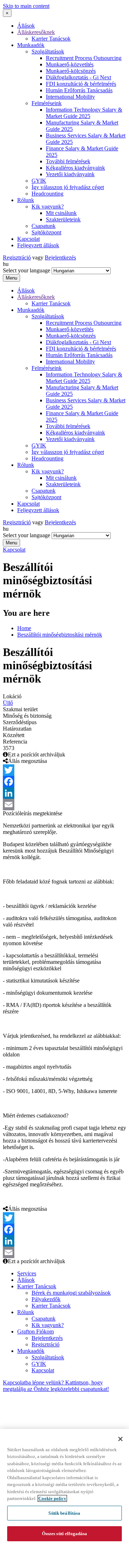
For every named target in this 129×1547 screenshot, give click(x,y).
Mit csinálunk (61, 213)
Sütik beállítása (64, 1513)
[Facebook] (64, 781)
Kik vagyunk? (48, 206)
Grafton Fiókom (35, 1331)
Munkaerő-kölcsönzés (71, 71)
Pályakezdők (46, 1299)
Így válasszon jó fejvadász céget (68, 187)
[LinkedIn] (64, 793)
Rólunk (25, 200)
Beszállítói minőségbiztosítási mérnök (59, 635)
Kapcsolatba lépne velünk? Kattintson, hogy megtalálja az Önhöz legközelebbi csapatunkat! (56, 1385)
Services (26, 1273)
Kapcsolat (28, 239)
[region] (64, 1488)
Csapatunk (44, 226)
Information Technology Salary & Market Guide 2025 (84, 113)
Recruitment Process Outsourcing (83, 58)
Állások (26, 26)
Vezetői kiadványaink (70, 174)
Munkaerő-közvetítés (70, 64)
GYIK (39, 181)
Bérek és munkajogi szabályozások (71, 1293)
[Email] (64, 804)
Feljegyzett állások (38, 245)
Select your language (26, 270)
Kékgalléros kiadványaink (75, 168)
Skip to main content (26, 6)
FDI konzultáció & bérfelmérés (81, 84)
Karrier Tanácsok (51, 39)
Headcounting (47, 194)
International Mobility (70, 97)
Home (24, 628)
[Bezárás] (120, 1439)
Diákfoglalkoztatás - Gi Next (78, 77)
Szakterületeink (63, 219)
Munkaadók (30, 45)
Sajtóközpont (46, 232)
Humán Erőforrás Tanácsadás (79, 90)
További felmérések (68, 161)
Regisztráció (17, 257)
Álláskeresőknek (36, 32)
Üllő (8, 703)
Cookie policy (52, 1498)
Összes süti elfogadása (64, 1533)
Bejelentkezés (60, 257)
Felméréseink (47, 103)
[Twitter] (64, 770)
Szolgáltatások (48, 51)
